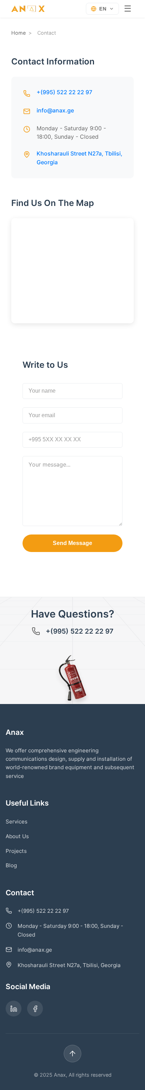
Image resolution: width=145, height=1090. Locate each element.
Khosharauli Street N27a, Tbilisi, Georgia (69, 965)
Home (18, 33)
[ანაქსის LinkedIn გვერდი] (13, 1008)
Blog (11, 865)
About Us (17, 836)
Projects (16, 851)
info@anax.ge (55, 110)
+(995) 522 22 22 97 (64, 92)
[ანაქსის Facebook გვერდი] (35, 1008)
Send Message (72, 543)
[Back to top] (72, 1053)
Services (16, 821)
